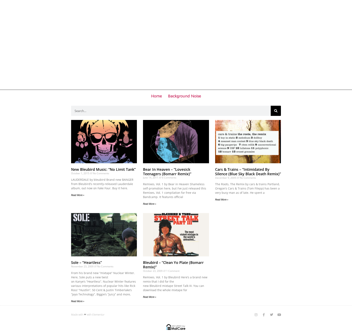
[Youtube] (279, 314)
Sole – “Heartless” (86, 262)
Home (156, 96)
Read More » (77, 195)
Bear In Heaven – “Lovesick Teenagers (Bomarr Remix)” (167, 171)
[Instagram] (256, 314)
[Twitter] (271, 314)
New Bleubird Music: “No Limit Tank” (103, 169)
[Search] (276, 111)
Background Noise (184, 96)
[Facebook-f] (263, 314)
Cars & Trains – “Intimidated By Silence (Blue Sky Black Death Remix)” (248, 171)
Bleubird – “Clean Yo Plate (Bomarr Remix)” (173, 264)
